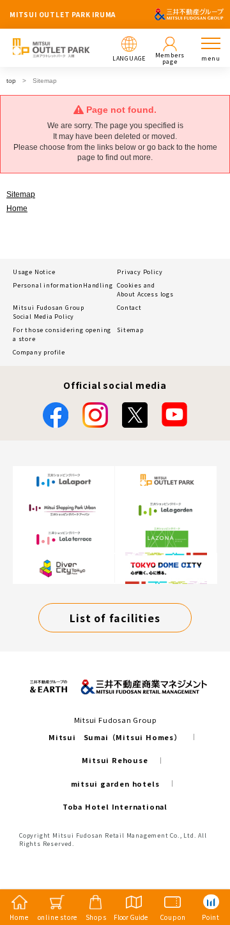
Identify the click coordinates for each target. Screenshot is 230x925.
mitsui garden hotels (115, 783)
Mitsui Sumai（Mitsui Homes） (115, 737)
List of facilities (115, 617)
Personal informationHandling (62, 285)
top (11, 80)
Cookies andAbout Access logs (145, 289)
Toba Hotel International (115, 806)
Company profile (39, 352)
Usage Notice (34, 272)
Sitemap (20, 194)
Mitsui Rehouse (115, 760)
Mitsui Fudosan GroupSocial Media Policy (48, 312)
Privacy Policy (139, 272)
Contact (129, 307)
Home (16, 208)
